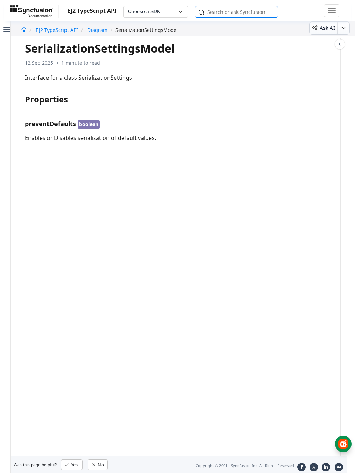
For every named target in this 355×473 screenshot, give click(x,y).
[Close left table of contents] (6, 29)
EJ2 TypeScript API (57, 30)
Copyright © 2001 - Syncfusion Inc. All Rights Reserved (245, 465)
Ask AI (327, 27)
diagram (97, 30)
